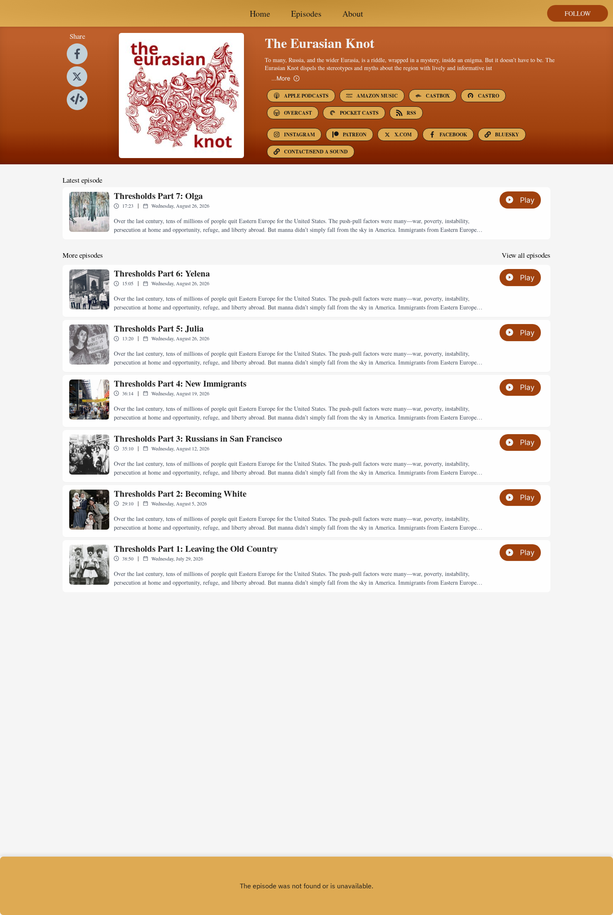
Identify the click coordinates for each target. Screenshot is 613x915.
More (280, 78)
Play (527, 200)
